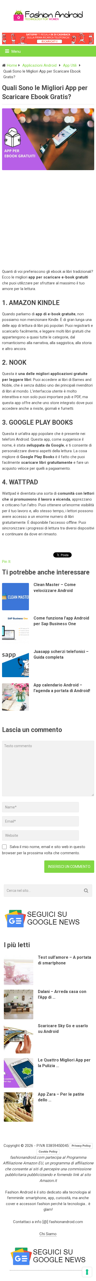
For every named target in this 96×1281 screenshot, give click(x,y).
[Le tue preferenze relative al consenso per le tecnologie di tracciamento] (87, 1272)
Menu (16, 51)
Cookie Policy (48, 1151)
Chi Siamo (48, 1234)
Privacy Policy (81, 1145)
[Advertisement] (48, 218)
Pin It (6, 561)
